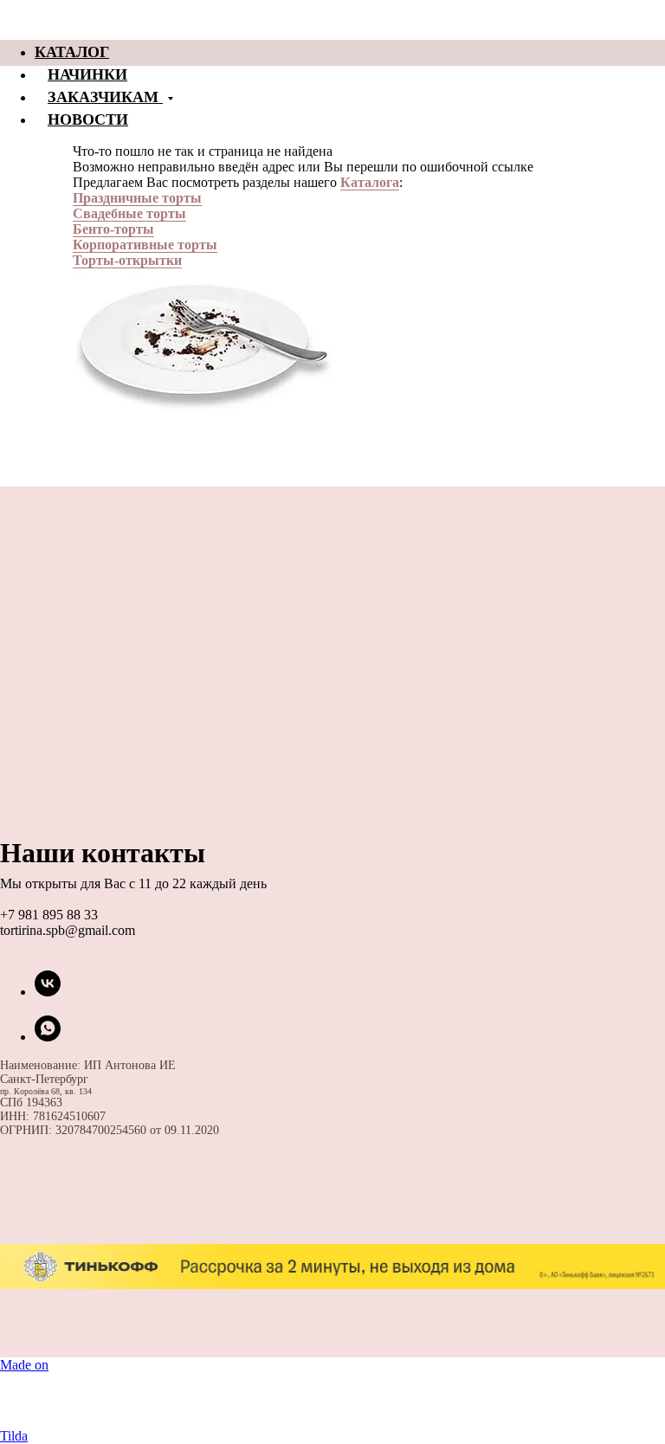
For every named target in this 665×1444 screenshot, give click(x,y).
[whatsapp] (48, 1036)
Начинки (87, 73)
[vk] (48, 991)
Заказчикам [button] (105, 96)
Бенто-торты (113, 229)
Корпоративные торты (145, 244)
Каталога (369, 182)
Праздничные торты (137, 197)
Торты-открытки (127, 260)
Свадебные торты (129, 213)
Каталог (72, 51)
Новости (88, 118)
